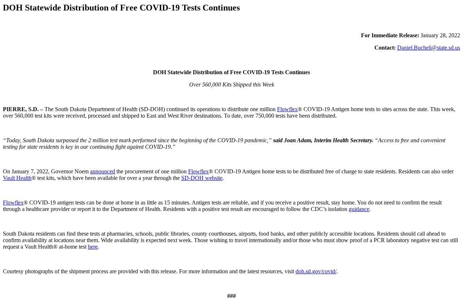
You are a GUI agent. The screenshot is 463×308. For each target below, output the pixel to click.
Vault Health (17, 178)
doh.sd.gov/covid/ (316, 271)
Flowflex (287, 109)
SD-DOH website (201, 178)
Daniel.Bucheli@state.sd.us (428, 48)
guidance (359, 209)
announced (102, 171)
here (93, 247)
